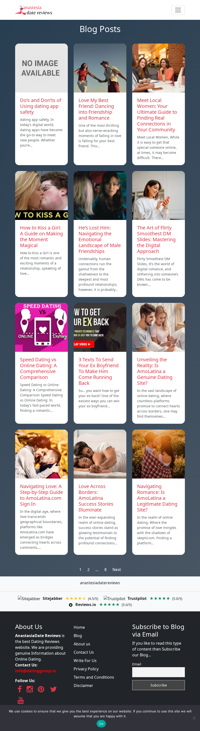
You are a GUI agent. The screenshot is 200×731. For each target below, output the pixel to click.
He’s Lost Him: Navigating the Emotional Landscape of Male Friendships (100, 239)
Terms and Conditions (94, 677)
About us (82, 644)
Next (116, 569)
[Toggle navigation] (178, 10)
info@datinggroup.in (35, 671)
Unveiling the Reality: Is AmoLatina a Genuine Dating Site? (154, 371)
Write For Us (85, 660)
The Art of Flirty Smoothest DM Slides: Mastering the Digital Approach (156, 239)
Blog (78, 635)
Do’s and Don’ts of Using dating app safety (40, 106)
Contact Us (84, 652)
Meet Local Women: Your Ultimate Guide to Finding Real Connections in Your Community (157, 115)
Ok (101, 724)
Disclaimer (83, 685)
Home (79, 627)
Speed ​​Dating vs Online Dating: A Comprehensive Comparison (38, 368)
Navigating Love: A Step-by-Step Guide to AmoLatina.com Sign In (41, 495)
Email (136, 664)
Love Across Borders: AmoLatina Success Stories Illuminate (96, 498)
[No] (193, 718)
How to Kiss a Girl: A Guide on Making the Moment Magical (41, 236)
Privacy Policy (86, 669)
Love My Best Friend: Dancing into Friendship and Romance (96, 109)
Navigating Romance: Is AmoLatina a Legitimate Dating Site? (157, 498)
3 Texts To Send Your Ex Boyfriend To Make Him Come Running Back (99, 371)
